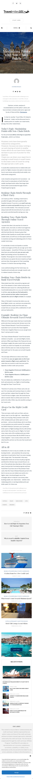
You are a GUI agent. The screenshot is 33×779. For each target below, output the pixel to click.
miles (11, 501)
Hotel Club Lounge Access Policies (16, 623)
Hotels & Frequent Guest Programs (16, 46)
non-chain (19, 501)
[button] (30, 756)
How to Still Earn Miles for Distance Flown (18, 711)
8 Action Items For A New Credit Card (16, 573)
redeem (12, 504)
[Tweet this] (15, 91)
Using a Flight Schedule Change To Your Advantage (19, 704)
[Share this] (13, 91)
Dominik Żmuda (16, 86)
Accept (17, 772)
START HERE (16, 20)
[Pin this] (20, 91)
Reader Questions (16, 48)
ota (26, 501)
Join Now (16, 649)
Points (5, 504)
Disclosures (23, 112)
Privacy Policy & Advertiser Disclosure (16, 776)
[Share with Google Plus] (18, 91)
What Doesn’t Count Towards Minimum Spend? (16, 598)
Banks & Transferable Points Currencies (16, 44)
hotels (5, 501)
